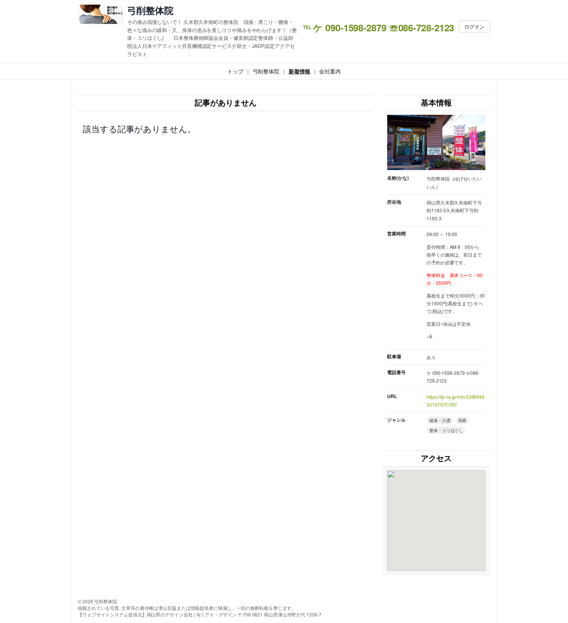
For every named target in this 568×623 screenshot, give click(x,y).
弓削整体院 (150, 10)
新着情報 (299, 71)
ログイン (474, 26)
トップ (235, 71)
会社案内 (330, 71)
